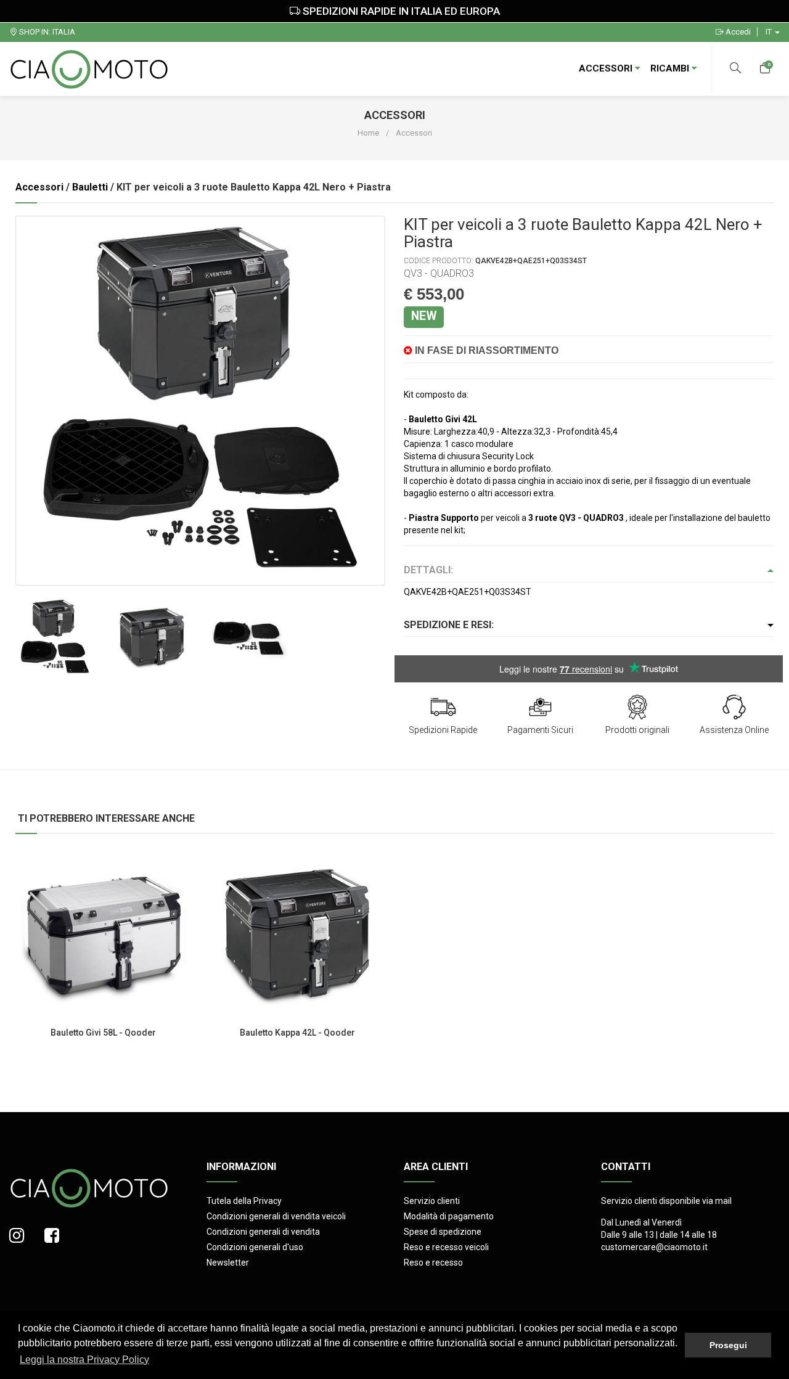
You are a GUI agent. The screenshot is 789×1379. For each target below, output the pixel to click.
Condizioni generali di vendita (263, 1232)
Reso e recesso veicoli (446, 1247)
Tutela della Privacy (244, 1201)
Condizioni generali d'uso (254, 1247)
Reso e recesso (433, 1262)
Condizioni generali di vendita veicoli (276, 1216)
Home (368, 132)
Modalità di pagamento (449, 1216)
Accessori (607, 68)
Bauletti (90, 187)
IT (770, 31)
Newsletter (227, 1262)
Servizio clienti (432, 1201)
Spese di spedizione (442, 1232)
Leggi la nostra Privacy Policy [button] (84, 1359)
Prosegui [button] (728, 1345)
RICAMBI (671, 68)
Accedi (737, 31)
